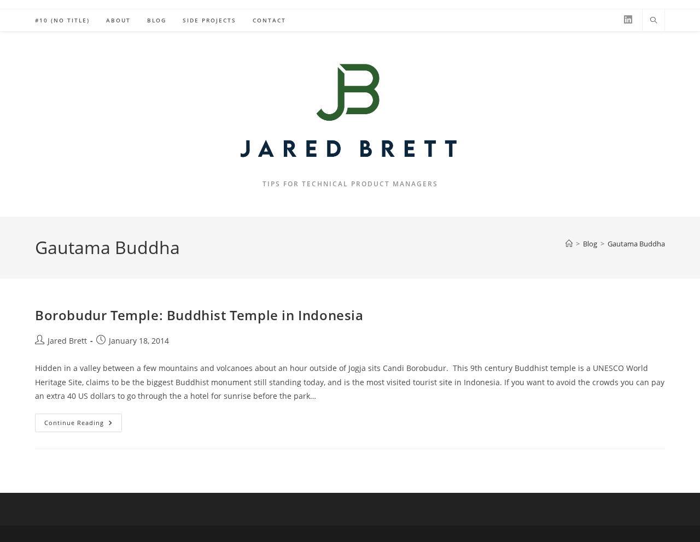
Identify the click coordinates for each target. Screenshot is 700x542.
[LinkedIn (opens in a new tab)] (628, 19)
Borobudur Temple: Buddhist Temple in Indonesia (199, 315)
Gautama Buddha (636, 244)
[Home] (569, 244)
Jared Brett (67, 340)
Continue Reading (83, 424)
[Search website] (653, 21)
